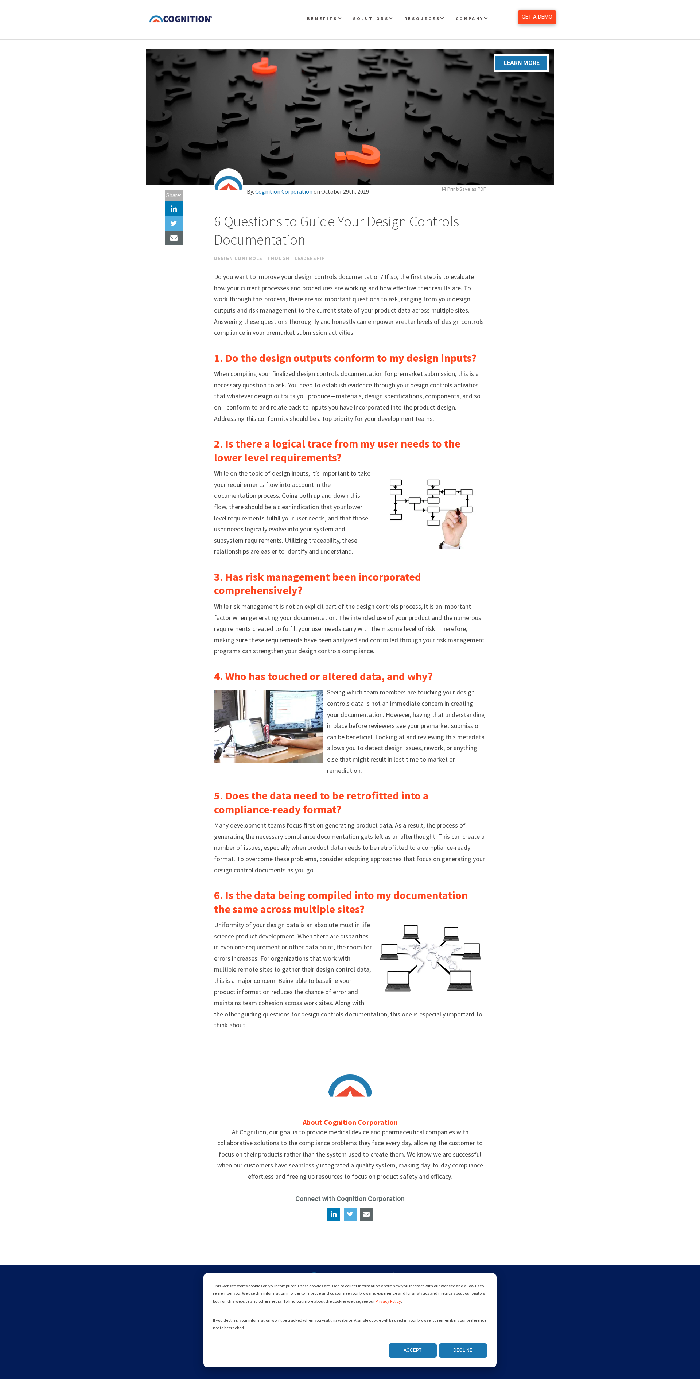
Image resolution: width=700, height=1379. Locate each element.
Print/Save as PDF (466, 189)
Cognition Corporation (283, 191)
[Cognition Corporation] (228, 183)
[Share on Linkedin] (174, 208)
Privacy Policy (388, 1301)
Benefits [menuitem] (322, 18)
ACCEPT (412, 1350)
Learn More (521, 62)
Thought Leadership (296, 258)
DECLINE (462, 1350)
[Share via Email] (174, 238)
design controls (238, 258)
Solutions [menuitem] (371, 18)
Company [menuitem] (470, 18)
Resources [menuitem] (422, 18)
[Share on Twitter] (174, 223)
